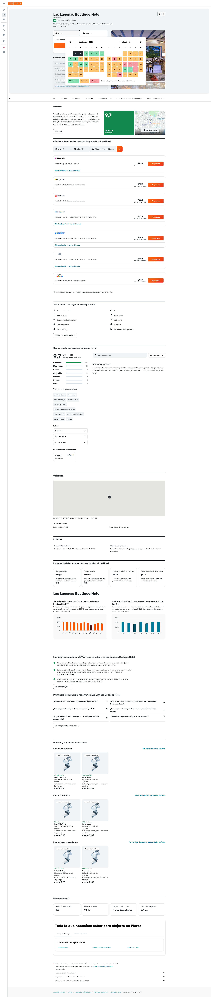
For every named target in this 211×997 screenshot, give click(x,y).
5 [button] (96, 54)
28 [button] (70, 75)
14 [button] (70, 64)
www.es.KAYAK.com (59, 992)
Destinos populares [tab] (80, 934)
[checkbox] (64, 456)
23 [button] (81, 69)
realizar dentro (59, 414)
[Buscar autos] (4, 19)
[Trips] (4, 41)
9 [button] (80, 59)
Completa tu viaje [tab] (63, 934)
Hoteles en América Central (83, 992)
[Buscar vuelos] (4, 10)
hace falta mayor (59, 400)
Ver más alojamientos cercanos (154, 748)
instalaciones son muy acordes (64, 409)
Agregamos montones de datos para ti (70, 977)
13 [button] (102, 59)
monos (69, 419)
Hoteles (70, 992)
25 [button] (91, 69)
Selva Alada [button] (86, 777)
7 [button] (70, 59)
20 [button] (102, 64)
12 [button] (96, 59)
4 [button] (91, 54)
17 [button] (86, 64)
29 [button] (75, 75)
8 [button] (75, 59)
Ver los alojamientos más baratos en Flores (150, 795)
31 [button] (135, 75)
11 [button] (91, 59)
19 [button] (96, 64)
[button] (3, 3)
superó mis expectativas (75, 414)
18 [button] (91, 64)
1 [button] (75, 54)
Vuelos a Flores (63, 947)
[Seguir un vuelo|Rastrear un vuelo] (4, 30)
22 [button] (75, 69)
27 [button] (102, 69)
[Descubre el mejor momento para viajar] (4, 35)
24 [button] (86, 69)
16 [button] (81, 64)
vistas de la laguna (60, 404)
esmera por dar (59, 419)
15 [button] (75, 64)
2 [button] (80, 54)
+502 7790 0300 (59, 26)
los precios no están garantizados (103, 966)
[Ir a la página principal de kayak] (15, 3)
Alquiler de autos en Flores (101, 947)
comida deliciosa (59, 395)
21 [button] (70, 69)
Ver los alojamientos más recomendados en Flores (147, 842)
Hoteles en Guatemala (100, 992)
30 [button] (81, 75)
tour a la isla (72, 395)
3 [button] (86, 54)
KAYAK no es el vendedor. (65, 973)
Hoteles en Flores (133, 947)
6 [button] (101, 54)
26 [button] (97, 69)
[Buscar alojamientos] (4, 15)
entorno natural (73, 400)
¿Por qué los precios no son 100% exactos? (72, 981)
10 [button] (86, 59)
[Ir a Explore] (4, 25)
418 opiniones (71, 20)
